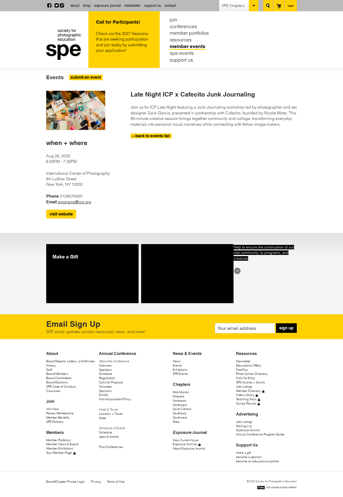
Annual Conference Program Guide (260, 434)
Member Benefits (57, 417)
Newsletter (243, 361)
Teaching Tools (246, 399)
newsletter (132, 6)
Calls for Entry (245, 378)
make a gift (243, 453)
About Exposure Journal (189, 448)
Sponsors (105, 391)
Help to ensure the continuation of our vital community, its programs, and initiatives (264, 253)
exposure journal (107, 6)
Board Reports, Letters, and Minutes (70, 361)
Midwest (178, 396)
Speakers (105, 370)
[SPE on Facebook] (49, 6)
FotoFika (242, 370)
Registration (107, 378)
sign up (286, 328)
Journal (248, 430)
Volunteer (105, 386)
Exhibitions (180, 370)
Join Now (52, 409)
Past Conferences (111, 447)
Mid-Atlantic (181, 392)
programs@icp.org (74, 201)
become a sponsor (249, 457)
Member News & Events (62, 444)
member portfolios (189, 33)
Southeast (179, 413)
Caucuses (53, 391)
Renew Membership (60, 413)
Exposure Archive (185, 444)
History (51, 365)
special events (109, 436)
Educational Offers (248, 365)
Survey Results (246, 403)
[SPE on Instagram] (62, 6)
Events (177, 365)
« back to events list (151, 135)
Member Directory (248, 391)
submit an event (86, 77)
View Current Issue (185, 440)
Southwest (180, 417)
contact (170, 6)
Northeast (179, 400)
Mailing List (244, 426)
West (176, 422)
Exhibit (103, 395)
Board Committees (59, 378)
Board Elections (57, 382)
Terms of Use (116, 481)
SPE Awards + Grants (250, 382)
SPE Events (180, 374)
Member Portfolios (58, 440)
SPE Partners (55, 422)
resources (181, 40)
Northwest (180, 405)
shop (87, 6)
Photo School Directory (251, 374)
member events (187, 46)
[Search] (268, 5)
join (173, 20)
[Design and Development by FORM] (277, 488)
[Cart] (278, 5)
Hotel (102, 418)
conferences (183, 26)
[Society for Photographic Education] (66, 44)
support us (152, 6)
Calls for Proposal (111, 382)
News (177, 361)
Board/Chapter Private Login (65, 481)
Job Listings (244, 386)
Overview (105, 365)
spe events (182, 53)
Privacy (96, 481)
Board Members (57, 374)
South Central (182, 409)
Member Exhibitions (59, 448)
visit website (61, 214)
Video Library (245, 395)
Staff (49, 370)
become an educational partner (257, 461)
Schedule (105, 374)
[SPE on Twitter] (56, 6)
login (291, 5)
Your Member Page (59, 453)
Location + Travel (111, 414)
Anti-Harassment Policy (115, 399)
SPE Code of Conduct (61, 386)
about (74, 6)
